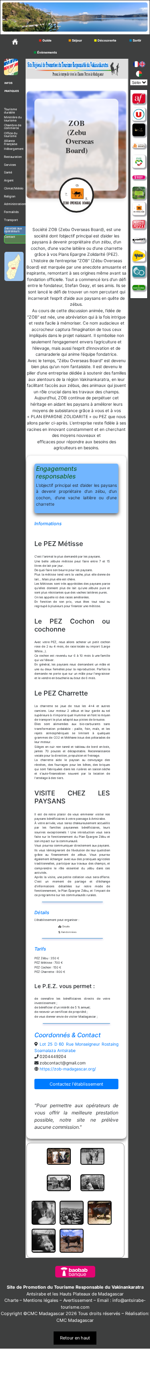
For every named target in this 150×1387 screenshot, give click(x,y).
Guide (45, 40)
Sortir (135, 40)
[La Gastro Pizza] (138, 224)
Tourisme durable (10, 111)
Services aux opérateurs (13, 230)
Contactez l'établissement (76, 1084)
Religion (9, 196)
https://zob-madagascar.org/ (68, 1069)
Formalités (11, 212)
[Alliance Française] (138, 98)
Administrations (15, 204)
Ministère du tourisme (13, 119)
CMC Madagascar (75, 1320)
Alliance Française (10, 142)
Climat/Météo (13, 188)
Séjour (75, 40)
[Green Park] (138, 193)
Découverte (105, 40)
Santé (8, 172)
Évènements (45, 52)
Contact (9, 237)
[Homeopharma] (138, 287)
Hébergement (14, 149)
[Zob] (138, 208)
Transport (11, 220)
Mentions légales (40, 1300)
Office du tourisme (10, 135)
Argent (9, 180)
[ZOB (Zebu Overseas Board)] (76, 194)
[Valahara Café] (138, 130)
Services (10, 165)
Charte (11, 1300)
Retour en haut (75, 1338)
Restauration (13, 157)
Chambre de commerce (12, 127)
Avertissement (77, 1300)
